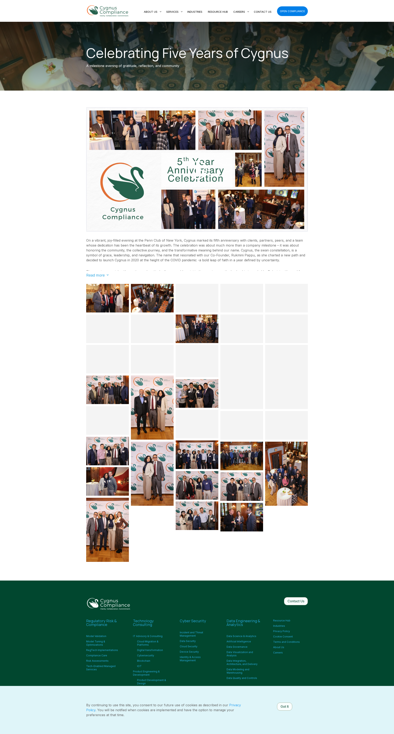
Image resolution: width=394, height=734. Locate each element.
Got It (285, 706)
